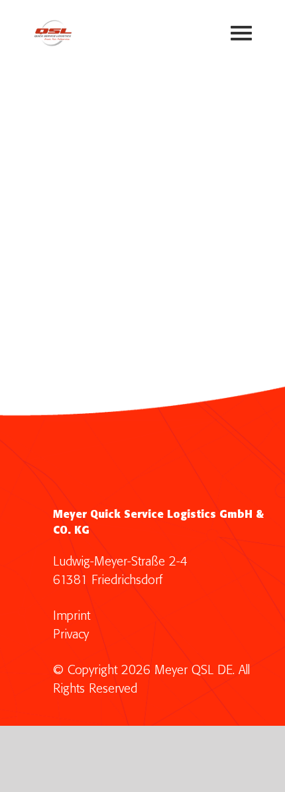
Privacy (71, 634)
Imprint (71, 616)
